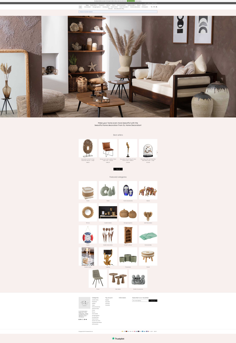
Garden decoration (108, 245)
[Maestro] (138, 331)
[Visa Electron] (136, 331)
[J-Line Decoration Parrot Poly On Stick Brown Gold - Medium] (128, 148)
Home (87, 5)
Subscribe (153, 300)
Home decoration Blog (119, 8)
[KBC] (144, 331)
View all (118, 169)
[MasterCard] (126, 331)
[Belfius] (140, 331)
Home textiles (148, 245)
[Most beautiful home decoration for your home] (80, 7)
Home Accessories (128, 200)
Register (107, 299)
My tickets (107, 303)
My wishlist (107, 305)
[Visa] (128, 331)
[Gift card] (148, 331)
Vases (108, 200)
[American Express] (142, 331)
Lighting (108, 267)
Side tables (118, 289)
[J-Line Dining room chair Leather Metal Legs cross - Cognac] (108, 148)
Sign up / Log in (154, 3)
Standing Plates (106, 7)
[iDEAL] (122, 331)
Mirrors (88, 222)
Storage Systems (128, 222)
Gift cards (110, 8)
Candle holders (108, 222)
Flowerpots (128, 267)
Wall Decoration (148, 222)
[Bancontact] (132, 331)
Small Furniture (128, 245)
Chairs (97, 289)
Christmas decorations (135, 7)
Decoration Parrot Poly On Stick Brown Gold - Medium (128, 159)
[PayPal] (124, 331)
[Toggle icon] (152, 7)
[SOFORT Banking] (134, 331)
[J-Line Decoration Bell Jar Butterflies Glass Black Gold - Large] (148, 148)
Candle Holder (87, 267)
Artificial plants (145, 7)
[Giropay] (146, 331)
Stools (148, 267)
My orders (107, 301)
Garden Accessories (138, 289)
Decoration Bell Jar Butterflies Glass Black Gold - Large (148, 159)
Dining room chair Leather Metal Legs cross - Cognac (108, 159)
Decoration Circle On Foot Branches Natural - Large (87, 159)
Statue (148, 200)
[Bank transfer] (130, 331)
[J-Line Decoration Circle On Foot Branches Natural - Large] (88, 148)
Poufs (87, 200)
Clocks (87, 245)
